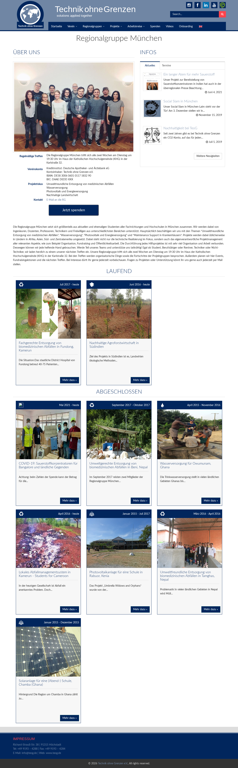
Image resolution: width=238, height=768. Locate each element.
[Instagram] (189, 5)
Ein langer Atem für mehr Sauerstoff (189, 74)
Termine (166, 65)
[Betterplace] (222, 5)
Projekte (115, 26)
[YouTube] (214, 5)
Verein (71, 26)
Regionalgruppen (93, 26)
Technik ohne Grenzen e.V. (113, 763)
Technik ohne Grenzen (95, 9)
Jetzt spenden (73, 210)
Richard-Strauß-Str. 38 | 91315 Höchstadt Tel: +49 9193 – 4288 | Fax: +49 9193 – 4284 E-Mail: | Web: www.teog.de (39, 749)
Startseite (56, 26)
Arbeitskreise (135, 26)
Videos (169, 26)
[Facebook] (197, 5)
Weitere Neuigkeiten (208, 156)
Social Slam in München (180, 101)
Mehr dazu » (69, 380)
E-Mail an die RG (56, 200)
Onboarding (186, 26)
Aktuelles (150, 65)
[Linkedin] (206, 5)
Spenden (155, 26)
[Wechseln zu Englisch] (200, 26)
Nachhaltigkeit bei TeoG (180, 128)
